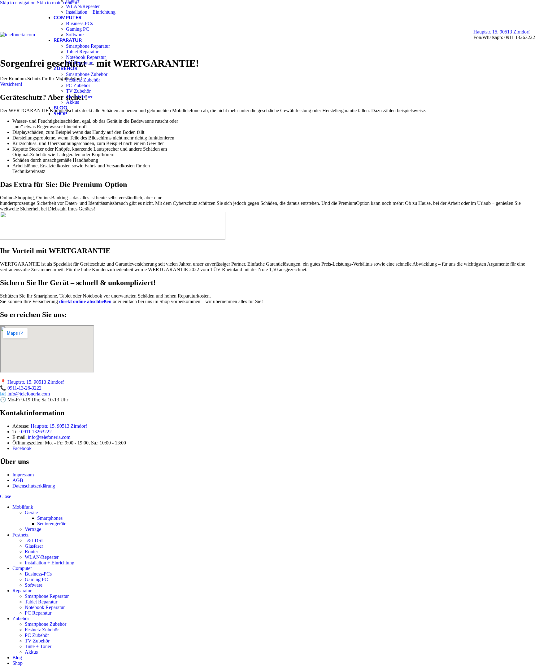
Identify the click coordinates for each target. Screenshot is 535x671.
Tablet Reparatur (82, 51)
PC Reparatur (79, 62)
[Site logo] (17, 34)
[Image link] (112, 238)
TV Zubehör (78, 91)
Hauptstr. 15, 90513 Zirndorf (501, 31)
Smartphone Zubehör (86, 74)
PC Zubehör (78, 85)
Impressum (23, 474)
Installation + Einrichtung (90, 12)
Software (75, 34)
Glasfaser (34, 546)
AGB (17, 480)
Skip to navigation (18, 2)
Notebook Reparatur (86, 57)
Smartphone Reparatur (88, 46)
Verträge (33, 529)
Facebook (22, 448)
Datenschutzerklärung (33, 485)
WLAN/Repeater (83, 6)
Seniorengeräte (51, 523)
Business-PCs (79, 23)
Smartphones (50, 518)
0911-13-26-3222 (24, 388)
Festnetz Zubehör (83, 79)
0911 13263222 (36, 431)
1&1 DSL (34, 540)
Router (31, 551)
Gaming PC (77, 29)
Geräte (31, 512)
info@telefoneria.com (28, 393)
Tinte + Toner (79, 96)
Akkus (72, 102)
